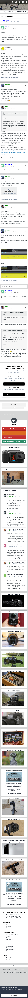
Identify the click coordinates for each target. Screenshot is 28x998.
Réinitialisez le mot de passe (14, 793)
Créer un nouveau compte (14, 384)
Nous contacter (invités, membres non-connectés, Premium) (14, 972)
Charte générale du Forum (9, 428)
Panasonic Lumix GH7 (14, 652)
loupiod (18, 330)
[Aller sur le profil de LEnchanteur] (2, 27)
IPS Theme (5, 969)
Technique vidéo (10, 924)
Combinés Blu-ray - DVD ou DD (13, 917)
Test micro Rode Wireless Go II (14, 859)
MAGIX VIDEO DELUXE (15, 21)
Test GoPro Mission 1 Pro (14, 447)
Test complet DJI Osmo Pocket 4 (14, 469)
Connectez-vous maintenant (14, 394)
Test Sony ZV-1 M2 (14, 798)
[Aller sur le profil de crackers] (2, 48)
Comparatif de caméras (12, 937)
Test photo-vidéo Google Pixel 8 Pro (14, 730)
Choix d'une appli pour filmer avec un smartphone (16, 574)
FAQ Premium (9, 950)
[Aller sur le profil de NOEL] (2, 107)
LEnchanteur (19, 113)
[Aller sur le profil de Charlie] (5, 530)
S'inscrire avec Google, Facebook (11, 441)
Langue (16, 969)
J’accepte (14, 995)
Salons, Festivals (10, 957)
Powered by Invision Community (14, 973)
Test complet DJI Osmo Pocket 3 (14, 750)
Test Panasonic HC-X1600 (14, 594)
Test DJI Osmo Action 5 (14, 690)
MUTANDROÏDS (10, 494)
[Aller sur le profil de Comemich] (5, 495)
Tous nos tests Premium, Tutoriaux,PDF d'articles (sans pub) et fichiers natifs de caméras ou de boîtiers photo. (14, 785)
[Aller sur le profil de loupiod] (2, 85)
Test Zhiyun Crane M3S (14, 819)
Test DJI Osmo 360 (14, 611)
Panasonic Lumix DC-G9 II (14, 710)
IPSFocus (11, 969)
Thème (21, 969)
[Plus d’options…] (25, 28)
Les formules (9, 946)
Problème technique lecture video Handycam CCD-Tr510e (15, 512)
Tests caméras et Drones (12, 934)
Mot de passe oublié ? (8, 437)
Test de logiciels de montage (13, 916)
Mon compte (9, 947)
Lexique (8, 959)
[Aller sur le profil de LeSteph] (5, 575)
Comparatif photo (10, 939)
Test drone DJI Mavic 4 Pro (14, 631)
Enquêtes (8, 926)
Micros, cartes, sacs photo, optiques (15, 914)
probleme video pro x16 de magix (15, 529)
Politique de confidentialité (13, 971)
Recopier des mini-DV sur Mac (14, 671)
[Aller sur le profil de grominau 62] (5, 545)
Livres (7, 927)
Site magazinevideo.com (9, 433)
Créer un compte (10, 949)
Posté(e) (10, 28)
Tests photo (9, 936)
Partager (14, 404)
